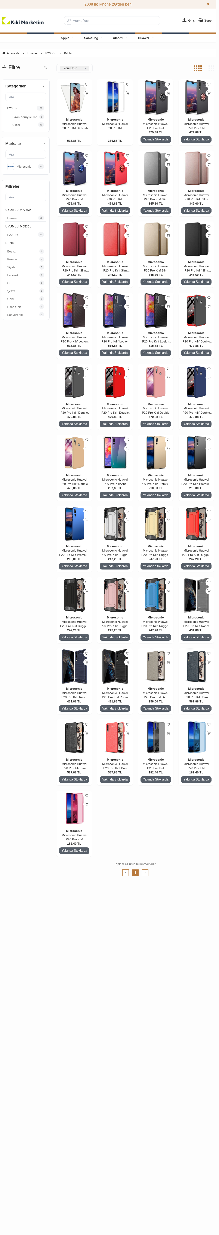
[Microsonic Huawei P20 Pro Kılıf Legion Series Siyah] (155, 310)
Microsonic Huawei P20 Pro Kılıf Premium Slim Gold (156, 484)
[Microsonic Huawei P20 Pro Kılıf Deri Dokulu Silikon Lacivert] (196, 666)
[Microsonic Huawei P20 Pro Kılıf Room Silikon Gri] (196, 595)
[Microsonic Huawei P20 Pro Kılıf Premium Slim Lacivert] (74, 524)
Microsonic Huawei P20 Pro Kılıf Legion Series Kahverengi (74, 341)
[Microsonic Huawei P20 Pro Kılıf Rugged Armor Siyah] (74, 595)
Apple (65, 38)
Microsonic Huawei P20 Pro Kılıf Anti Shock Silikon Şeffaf (115, 484)
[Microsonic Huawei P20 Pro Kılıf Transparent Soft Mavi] (196, 737)
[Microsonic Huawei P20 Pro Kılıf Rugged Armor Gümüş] (115, 524)
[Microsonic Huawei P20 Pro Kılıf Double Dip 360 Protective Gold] (74, 452)
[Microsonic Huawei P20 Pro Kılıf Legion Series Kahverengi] (74, 310)
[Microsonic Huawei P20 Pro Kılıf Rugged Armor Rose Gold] (115, 595)
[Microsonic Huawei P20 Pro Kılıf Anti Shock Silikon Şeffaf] (115, 452)
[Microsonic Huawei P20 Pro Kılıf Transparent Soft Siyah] (155, 737)
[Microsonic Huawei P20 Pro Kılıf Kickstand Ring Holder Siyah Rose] (196, 97)
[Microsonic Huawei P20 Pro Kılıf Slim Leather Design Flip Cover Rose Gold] (196, 168)
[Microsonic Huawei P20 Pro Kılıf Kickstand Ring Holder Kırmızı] (115, 168)
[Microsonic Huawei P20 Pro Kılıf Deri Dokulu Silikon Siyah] (74, 737)
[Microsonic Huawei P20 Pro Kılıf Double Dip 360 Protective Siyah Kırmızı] (196, 310)
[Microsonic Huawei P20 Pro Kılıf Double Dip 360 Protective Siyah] (74, 381)
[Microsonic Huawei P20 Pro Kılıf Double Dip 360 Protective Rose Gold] (155, 381)
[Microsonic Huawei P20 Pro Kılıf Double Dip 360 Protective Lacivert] (196, 381)
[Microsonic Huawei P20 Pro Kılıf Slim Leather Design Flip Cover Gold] (155, 239)
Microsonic (74, 119)
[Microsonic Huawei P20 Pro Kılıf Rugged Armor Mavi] (155, 595)
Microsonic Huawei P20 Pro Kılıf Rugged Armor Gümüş (115, 555)
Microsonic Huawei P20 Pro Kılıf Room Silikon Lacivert (74, 697)
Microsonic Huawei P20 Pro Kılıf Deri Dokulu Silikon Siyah (74, 768)
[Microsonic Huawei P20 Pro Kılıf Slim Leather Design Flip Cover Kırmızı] (115, 239)
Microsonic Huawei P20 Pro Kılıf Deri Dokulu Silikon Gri (155, 697)
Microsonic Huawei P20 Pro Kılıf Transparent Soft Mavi (196, 768)
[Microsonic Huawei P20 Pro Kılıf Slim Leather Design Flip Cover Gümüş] (155, 168)
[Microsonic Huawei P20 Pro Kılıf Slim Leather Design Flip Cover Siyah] (196, 239)
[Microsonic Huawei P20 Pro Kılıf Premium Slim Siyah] (196, 452)
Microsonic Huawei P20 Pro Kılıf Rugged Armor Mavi (155, 626)
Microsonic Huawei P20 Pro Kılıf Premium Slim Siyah (196, 484)
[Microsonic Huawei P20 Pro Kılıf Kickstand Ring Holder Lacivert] (74, 168)
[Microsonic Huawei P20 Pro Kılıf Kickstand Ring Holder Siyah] (155, 97)
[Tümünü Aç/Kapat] (45, 67)
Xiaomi (118, 38)
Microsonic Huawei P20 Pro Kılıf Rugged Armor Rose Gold (115, 626)
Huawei (143, 38)
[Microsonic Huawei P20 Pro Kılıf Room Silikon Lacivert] (74, 666)
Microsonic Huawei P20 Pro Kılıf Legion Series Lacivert (115, 341)
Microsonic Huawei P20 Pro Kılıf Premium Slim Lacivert (74, 555)
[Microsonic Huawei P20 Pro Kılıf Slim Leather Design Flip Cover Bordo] (74, 239)
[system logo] (23, 20)
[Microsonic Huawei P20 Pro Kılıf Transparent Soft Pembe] (74, 808)
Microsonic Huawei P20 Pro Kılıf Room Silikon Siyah (115, 697)
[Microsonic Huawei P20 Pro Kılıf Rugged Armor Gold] (155, 524)
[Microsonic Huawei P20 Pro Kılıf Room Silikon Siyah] (115, 666)
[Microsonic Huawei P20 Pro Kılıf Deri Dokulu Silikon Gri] (155, 666)
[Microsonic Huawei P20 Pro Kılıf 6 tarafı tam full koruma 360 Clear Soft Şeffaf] (74, 97)
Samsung (91, 38)
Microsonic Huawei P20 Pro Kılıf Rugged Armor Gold (155, 555)
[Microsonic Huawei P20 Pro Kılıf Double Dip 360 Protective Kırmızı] (115, 381)
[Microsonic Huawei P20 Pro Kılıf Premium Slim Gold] (155, 452)
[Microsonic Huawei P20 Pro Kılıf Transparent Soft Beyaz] (115, 97)
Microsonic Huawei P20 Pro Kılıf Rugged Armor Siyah (74, 626)
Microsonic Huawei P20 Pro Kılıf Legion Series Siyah (155, 341)
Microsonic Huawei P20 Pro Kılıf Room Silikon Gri (196, 626)
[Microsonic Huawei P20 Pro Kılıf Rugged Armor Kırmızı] (196, 524)
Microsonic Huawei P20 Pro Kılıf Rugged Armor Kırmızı (196, 555)
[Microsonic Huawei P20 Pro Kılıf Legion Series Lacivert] (115, 310)
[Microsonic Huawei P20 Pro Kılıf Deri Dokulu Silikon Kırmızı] (115, 737)
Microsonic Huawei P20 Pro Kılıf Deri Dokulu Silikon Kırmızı (115, 768)
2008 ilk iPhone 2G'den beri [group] (108, 4)
